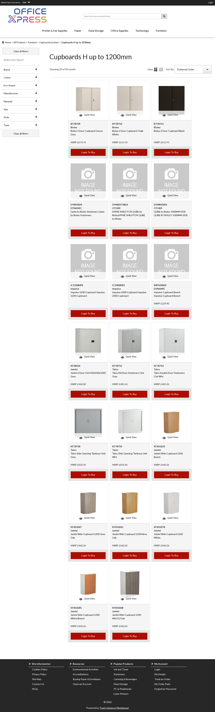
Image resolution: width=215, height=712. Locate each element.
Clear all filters (20, 51)
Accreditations (81, 674)
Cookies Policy (39, 669)
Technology (142, 30)
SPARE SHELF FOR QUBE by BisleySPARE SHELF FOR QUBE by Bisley (128, 215)
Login (210, 2)
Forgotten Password (165, 688)
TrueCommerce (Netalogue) (114, 707)
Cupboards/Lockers (49, 42)
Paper (77, 30)
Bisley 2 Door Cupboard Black (169, 130)
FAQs (35, 688)
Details (161, 69)
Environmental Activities (86, 669)
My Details (160, 674)
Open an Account (82, 684)
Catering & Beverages (125, 679)
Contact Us (38, 684)
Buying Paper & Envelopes (86, 679)
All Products (19, 42)
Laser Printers (121, 693)
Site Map (36, 679)
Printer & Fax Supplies (54, 30)
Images (156, 69)
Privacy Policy (39, 674)
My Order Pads (162, 684)
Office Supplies (119, 30)
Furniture (161, 30)
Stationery (119, 674)
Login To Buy (88, 152)
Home (8, 42)
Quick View (89, 115)
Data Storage (96, 30)
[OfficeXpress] (27, 15)
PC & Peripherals (123, 688)
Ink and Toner (121, 669)
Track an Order (162, 679)
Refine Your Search (14, 59)
